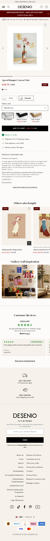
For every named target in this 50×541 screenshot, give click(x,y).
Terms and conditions (34, 467)
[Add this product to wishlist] (45, 24)
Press (21, 459)
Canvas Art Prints (16, 19)
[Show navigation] (3, 7)
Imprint (21, 463)
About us (20, 455)
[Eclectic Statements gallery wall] (19, 281)
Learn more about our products (25, 187)
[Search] (8, 7)
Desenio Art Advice (33, 455)
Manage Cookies (32, 483)
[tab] (6, 76)
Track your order (32, 463)
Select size (6, 104)
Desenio (31, 534)
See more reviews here (25, 361)
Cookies (29, 471)
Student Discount (17, 486)
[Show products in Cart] (46, 7)
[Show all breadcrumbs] (4, 19)
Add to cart (25, 128)
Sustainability (18, 471)
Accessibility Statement (14, 475)
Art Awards (19, 496)
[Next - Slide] (47, 48)
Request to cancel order (35, 479)
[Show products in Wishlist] (41, 7)
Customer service (33, 459)
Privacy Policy (22, 445)
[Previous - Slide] (3, 48)
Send (25, 440)
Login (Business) (17, 500)
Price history (7, 182)
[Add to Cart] (29, 243)
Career (21, 467)
